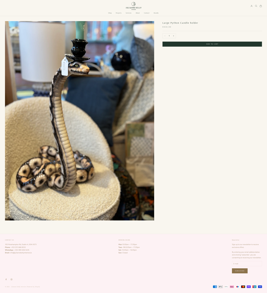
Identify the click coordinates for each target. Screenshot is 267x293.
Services (129, 13)
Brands (156, 13)
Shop (110, 13)
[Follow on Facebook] (6, 279)
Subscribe (240, 271)
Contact (147, 13)
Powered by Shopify (33, 286)
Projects (119, 13)
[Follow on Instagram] (11, 279)
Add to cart (212, 44)
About (138, 13)
